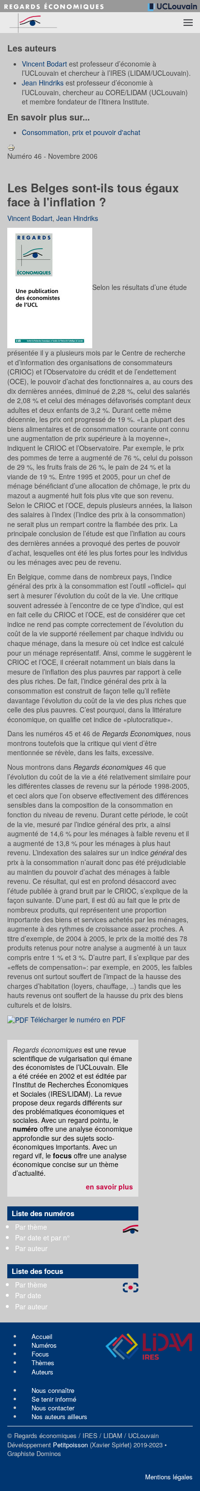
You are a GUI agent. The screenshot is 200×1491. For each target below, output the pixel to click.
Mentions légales (169, 1476)
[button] (188, 23)
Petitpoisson (70, 1444)
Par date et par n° (42, 1237)
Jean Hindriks (43, 82)
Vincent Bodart (44, 63)
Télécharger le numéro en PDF (77, 1019)
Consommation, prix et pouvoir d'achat (81, 132)
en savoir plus (109, 1186)
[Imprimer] (11, 147)
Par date (28, 1295)
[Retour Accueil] (51, 22)
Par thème (31, 1226)
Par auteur (31, 1248)
